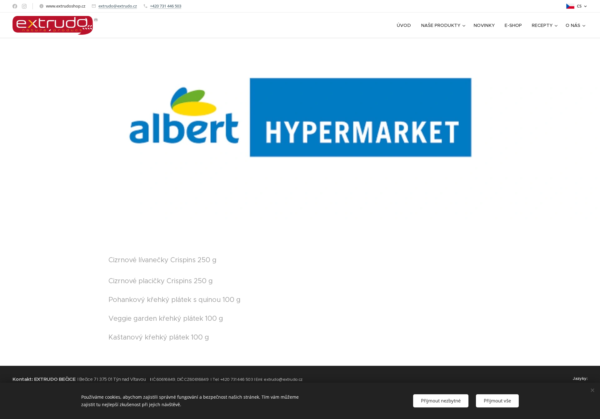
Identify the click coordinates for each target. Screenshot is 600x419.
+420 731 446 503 (165, 6)
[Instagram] (24, 6)
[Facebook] (15, 6)
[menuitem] (405, 25)
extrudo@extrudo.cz (117, 6)
